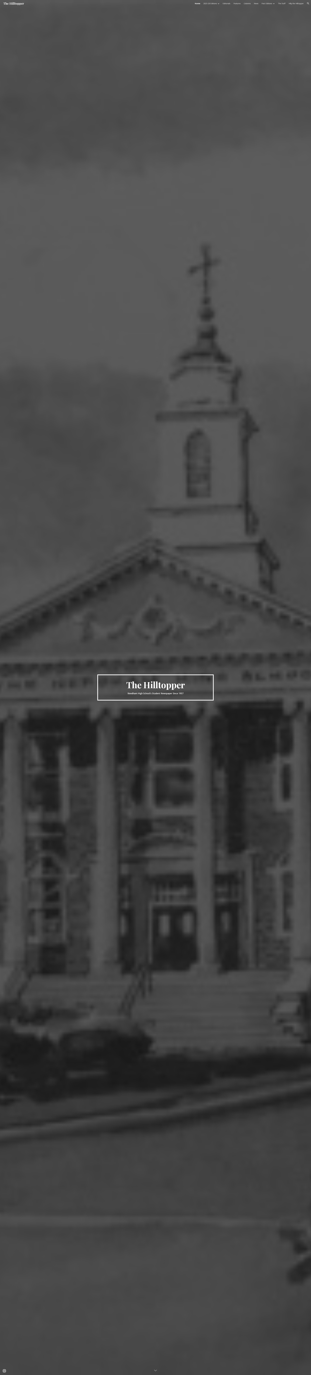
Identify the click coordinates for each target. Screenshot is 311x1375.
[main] (155, 687)
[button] (308, 3)
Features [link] (237, 3)
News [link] (256, 3)
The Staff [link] (281, 3)
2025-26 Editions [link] (210, 3)
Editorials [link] (226, 3)
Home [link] (197, 3)
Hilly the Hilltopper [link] (296, 3)
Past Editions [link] (267, 3)
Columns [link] (247, 3)
